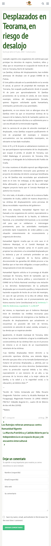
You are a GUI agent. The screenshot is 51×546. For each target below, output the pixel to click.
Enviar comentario (14, 527)
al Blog (41, 418)
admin (12, 52)
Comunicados (31, 52)
